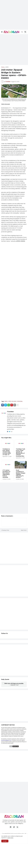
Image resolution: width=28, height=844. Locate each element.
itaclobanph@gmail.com (6, 740)
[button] (2, 32)
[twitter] (9, 431)
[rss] (17, 827)
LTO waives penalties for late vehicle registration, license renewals (6, 473)
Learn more (10, 837)
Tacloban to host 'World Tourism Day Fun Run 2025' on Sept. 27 (7, 451)
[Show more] (17, 405)
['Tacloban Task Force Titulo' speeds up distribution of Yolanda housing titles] (21, 443)
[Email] (14, 405)
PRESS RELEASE (12, 401)
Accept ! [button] (5, 841)
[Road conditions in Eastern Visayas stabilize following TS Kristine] (21, 464)
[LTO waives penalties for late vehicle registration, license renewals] (7, 464)
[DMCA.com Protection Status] (14, 747)
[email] (11, 431)
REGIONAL (20, 401)
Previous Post (5, 530)
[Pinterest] (11, 405)
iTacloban (10, 411)
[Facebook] (2, 405)
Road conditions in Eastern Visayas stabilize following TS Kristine (20, 473)
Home (2, 67)
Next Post (23, 530)
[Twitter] (5, 405)
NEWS (7, 67)
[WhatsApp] (8, 405)
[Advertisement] (14, 15)
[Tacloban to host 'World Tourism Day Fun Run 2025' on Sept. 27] (7, 443)
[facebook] (7, 431)
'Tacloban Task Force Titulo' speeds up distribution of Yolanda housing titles (20, 452)
